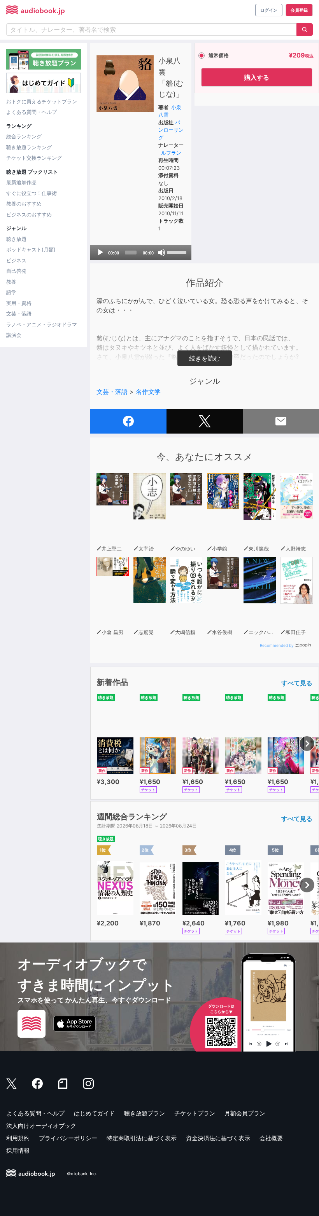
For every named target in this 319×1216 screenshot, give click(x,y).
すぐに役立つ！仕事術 (31, 193)
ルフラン (171, 153)
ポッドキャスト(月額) (31, 249)
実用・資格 (19, 303)
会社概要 (271, 1138)
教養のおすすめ (24, 203)
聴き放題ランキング (29, 147)
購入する (256, 77)
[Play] (100, 252)
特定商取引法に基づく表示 (142, 1138)
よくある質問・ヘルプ (31, 112)
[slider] (177, 252)
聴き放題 (16, 239)
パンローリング (171, 130)
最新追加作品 (21, 182)
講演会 (13, 335)
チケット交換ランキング (34, 158)
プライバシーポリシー (68, 1138)
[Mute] (161, 252)
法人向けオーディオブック (41, 1125)
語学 (11, 292)
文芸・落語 (19, 313)
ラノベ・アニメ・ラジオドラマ (41, 324)
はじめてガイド (94, 1113)
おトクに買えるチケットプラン (41, 101)
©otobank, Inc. (82, 1173)
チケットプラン (194, 1113)
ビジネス (16, 260)
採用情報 (18, 1150)
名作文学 (148, 391)
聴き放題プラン (144, 1113)
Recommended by (277, 645)
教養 (11, 282)
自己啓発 (16, 271)
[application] (140, 252)
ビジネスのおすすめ (29, 214)
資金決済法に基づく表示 (218, 1138)
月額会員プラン (244, 1113)
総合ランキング (24, 136)
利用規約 (18, 1138)
